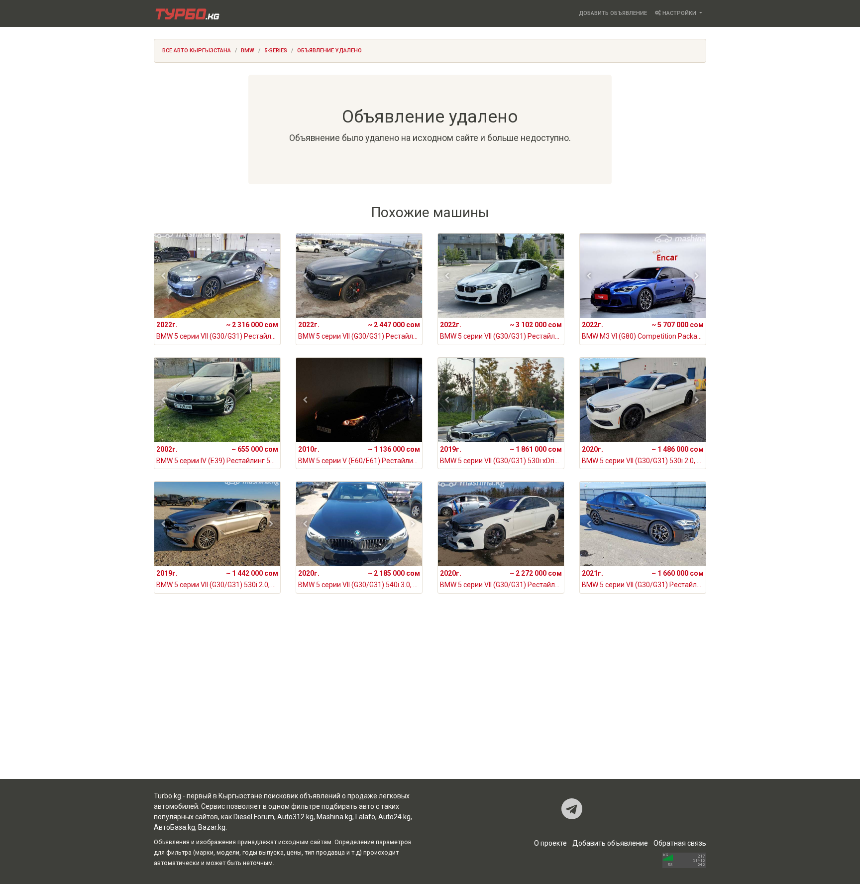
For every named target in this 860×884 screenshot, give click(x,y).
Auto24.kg (394, 817)
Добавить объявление (613, 13)
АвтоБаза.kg (174, 827)
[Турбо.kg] (186, 13)
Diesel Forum (253, 817)
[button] (163, 276)
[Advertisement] (430, 699)
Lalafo (365, 817)
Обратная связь (679, 843)
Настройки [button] (679, 13)
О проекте (550, 843)
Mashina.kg (334, 817)
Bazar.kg (211, 827)
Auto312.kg (295, 817)
